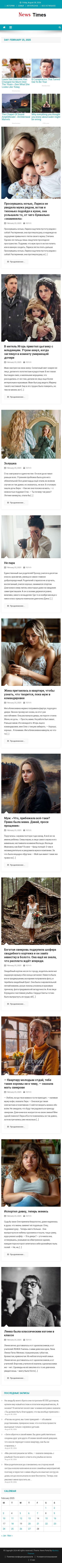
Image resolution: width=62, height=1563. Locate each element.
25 (12, 1529)
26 (21, 1529)
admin (28, 223)
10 (4, 1518)
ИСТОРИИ (11, 6)
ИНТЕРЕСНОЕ (32, 6)
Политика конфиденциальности (20, 1557)
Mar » (10, 1536)
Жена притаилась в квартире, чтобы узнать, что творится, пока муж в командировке (29, 694)
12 (21, 1518)
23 (55, 1524)
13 (29, 1518)
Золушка (10, 463)
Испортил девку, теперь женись (26, 1211)
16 (55, 1518)
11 (12, 1518)
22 (46, 1524)
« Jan (3, 1536)
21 (38, 1524)
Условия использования (47, 1557)
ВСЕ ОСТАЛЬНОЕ (49, 6)
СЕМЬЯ (21, 6)
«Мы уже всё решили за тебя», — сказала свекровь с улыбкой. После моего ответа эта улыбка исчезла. (29, 1455)
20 (29, 1524)
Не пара (9, 563)
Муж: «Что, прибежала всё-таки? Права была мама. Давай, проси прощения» (27, 821)
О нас (32, 1560)
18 (12, 1524)
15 (46, 1518)
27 (29, 1529)
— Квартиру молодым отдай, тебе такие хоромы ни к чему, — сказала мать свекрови (28, 1083)
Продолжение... (17, 262)
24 (4, 1529)
